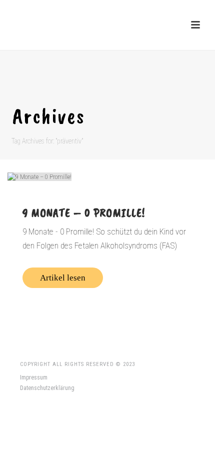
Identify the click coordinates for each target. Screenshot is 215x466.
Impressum (34, 377)
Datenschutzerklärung (47, 388)
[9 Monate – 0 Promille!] (108, 176)
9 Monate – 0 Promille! (83, 212)
